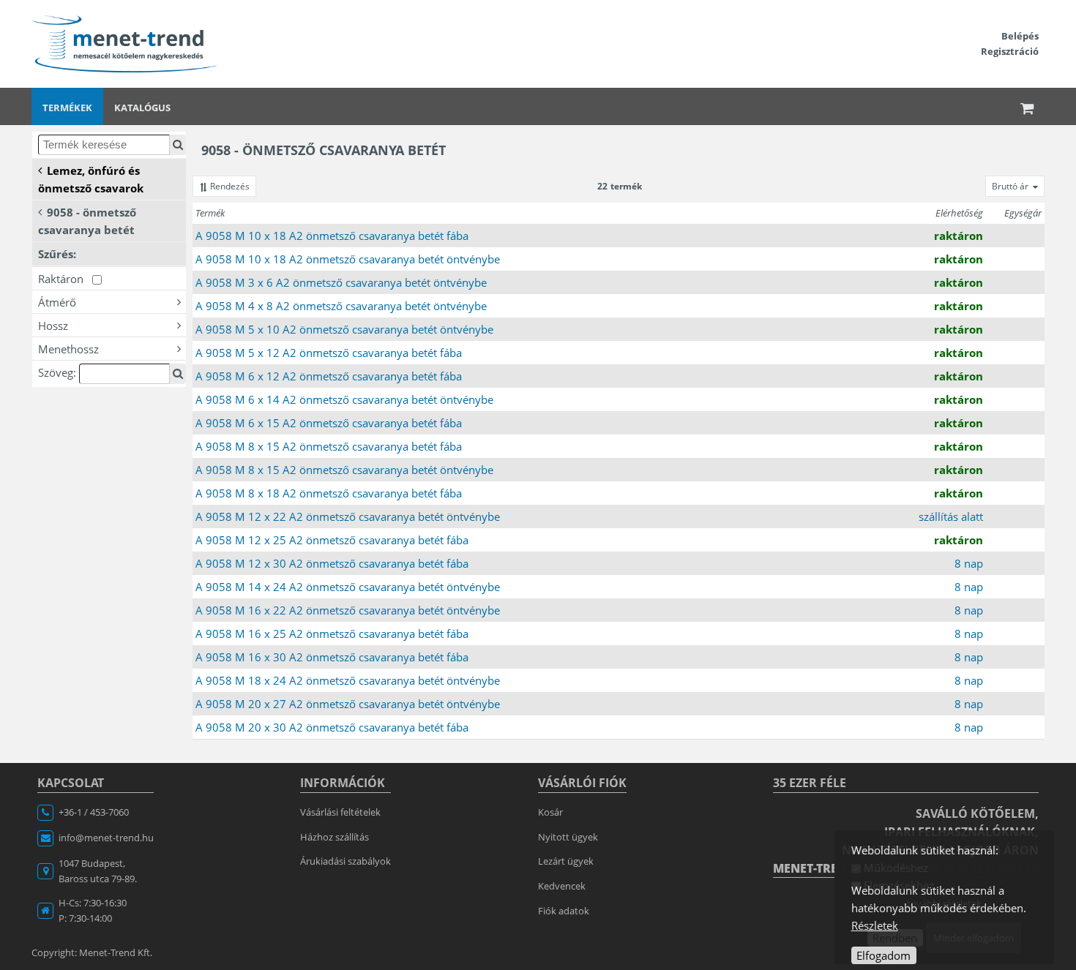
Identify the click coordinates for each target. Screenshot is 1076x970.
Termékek (67, 107)
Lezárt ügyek (566, 861)
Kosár (550, 812)
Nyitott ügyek (568, 836)
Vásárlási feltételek (340, 812)
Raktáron (65, 278)
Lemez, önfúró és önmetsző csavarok (90, 179)
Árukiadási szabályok (345, 861)
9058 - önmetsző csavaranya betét (87, 221)
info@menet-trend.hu (106, 837)
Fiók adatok (563, 910)
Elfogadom (883, 955)
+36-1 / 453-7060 (94, 812)
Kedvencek (562, 885)
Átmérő (57, 302)
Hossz (53, 325)
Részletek (874, 925)
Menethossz (68, 349)
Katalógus (142, 107)
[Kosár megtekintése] (1028, 106)
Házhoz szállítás (334, 836)
